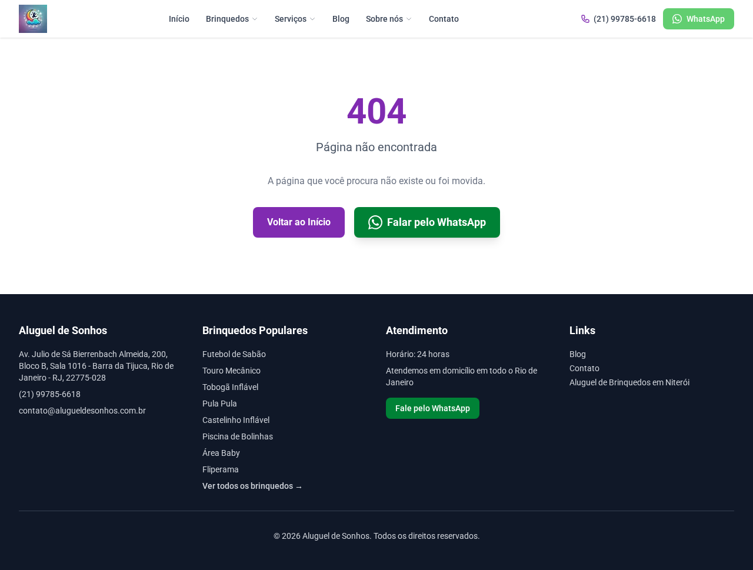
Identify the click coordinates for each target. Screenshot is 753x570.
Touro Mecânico (231, 370)
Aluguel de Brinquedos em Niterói (629, 382)
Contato (444, 19)
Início (179, 19)
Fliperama (220, 469)
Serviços (290, 19)
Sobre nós (384, 19)
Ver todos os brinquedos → (252, 486)
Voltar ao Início (299, 222)
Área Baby (221, 453)
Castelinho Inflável (235, 420)
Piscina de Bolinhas (237, 436)
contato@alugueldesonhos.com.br (82, 410)
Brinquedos (227, 19)
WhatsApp (706, 19)
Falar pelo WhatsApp (436, 222)
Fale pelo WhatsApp (432, 408)
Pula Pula (219, 403)
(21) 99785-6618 (625, 19)
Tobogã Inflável (230, 387)
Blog (340, 19)
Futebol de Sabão (234, 354)
